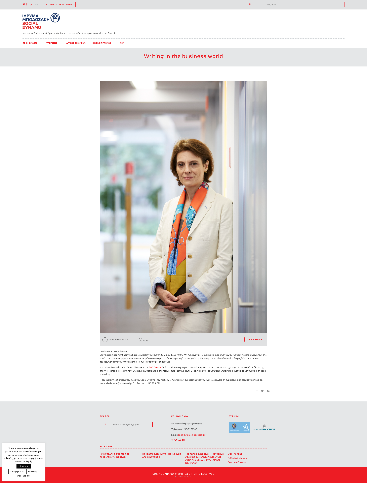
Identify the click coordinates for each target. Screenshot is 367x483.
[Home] (24, 4)
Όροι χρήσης (23, 475)
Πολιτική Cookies (237, 462)
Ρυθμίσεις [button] (32, 471)
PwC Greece (154, 367)
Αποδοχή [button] (24, 466)
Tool (189, 477)
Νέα (122, 43)
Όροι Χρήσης (235, 453)
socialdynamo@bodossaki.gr (192, 434)
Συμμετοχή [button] (254, 339)
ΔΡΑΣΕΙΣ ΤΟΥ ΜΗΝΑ (75, 43)
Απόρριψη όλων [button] (17, 471)
